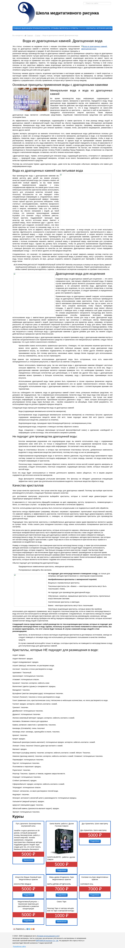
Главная (17, 28)
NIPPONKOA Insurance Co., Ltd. (47, 940)
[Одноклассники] (32, 929)
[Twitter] (30, 929)
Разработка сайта (19, 946)
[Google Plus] (34, 929)
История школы (104, 28)
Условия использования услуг (48, 936)
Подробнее (61, 870)
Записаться (28, 860)
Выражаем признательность (36, 28)
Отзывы (55, 28)
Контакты (91, 28)
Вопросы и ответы (68, 28)
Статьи (82, 28)
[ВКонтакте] (27, 929)
